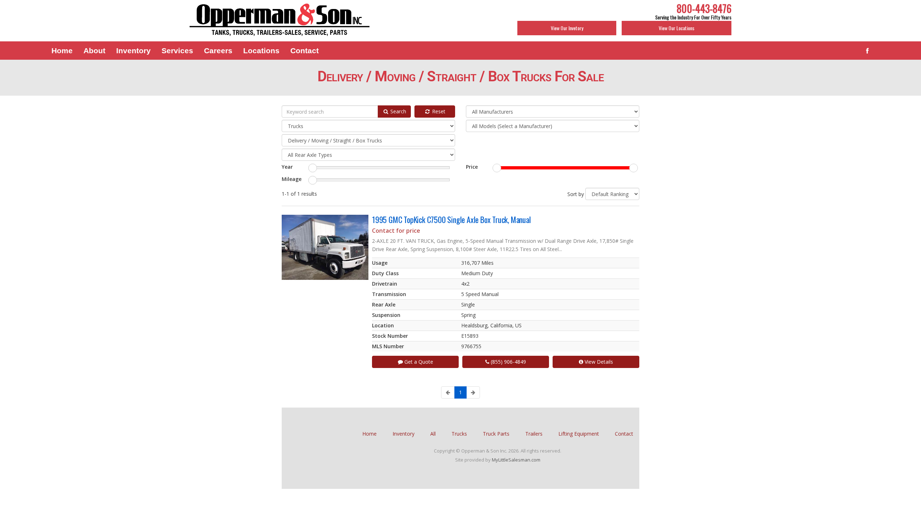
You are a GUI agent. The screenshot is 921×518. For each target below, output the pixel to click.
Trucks (459, 433)
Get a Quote (418, 361)
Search (397, 111)
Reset (438, 111)
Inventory (403, 433)
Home (369, 433)
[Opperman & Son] (279, 20)
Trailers (534, 433)
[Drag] (312, 168)
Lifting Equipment (578, 433)
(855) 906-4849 (507, 361)
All (433, 433)
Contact (624, 433)
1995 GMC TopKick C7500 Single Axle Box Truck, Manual (451, 219)
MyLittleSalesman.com (516, 459)
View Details (598, 361)
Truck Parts (496, 433)
